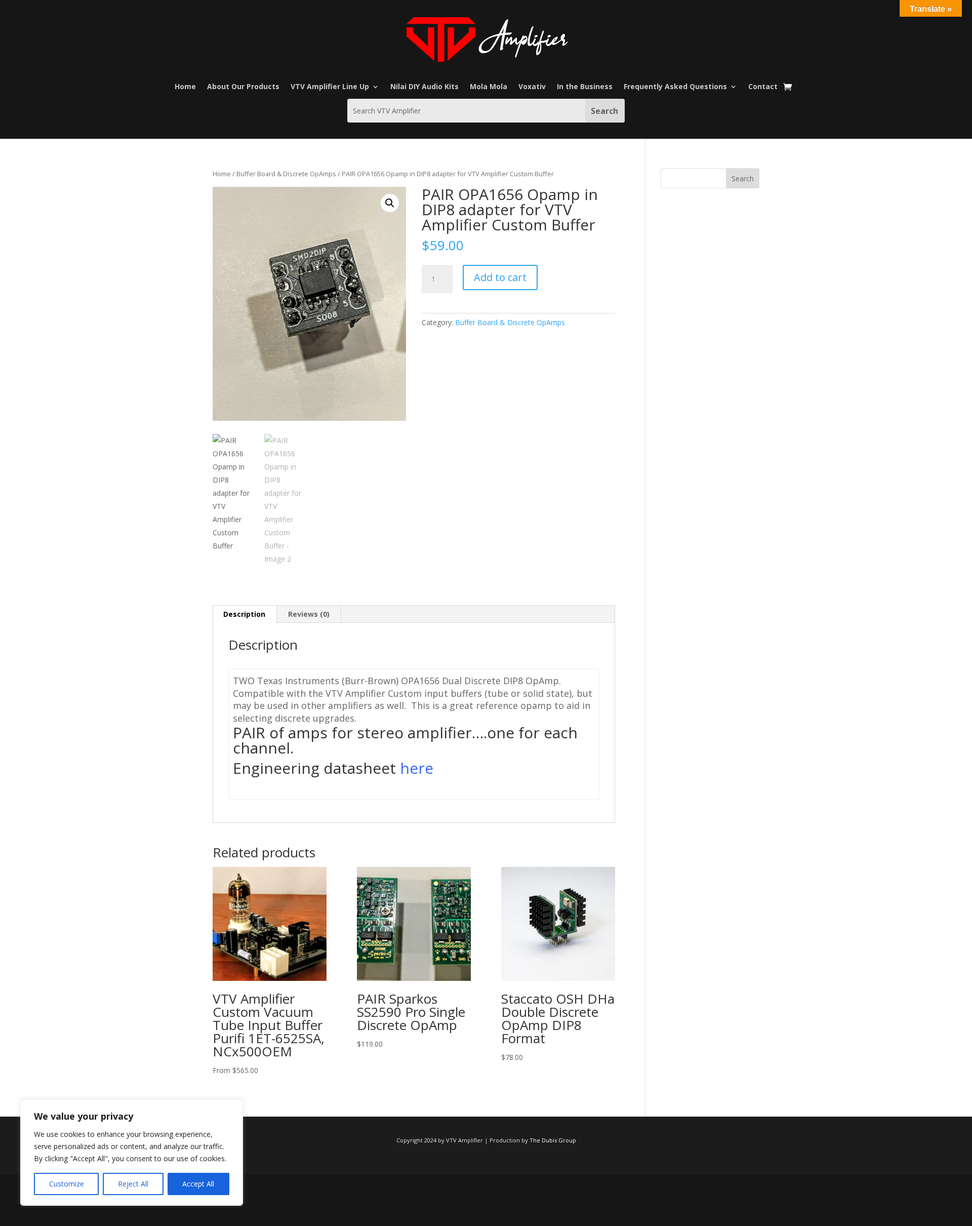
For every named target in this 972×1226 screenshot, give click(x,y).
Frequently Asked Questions (675, 87)
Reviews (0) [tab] (309, 614)
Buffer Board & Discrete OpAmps (286, 173)
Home (185, 87)
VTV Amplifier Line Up (330, 87)
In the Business (585, 87)
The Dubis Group (553, 1140)
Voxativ (532, 87)
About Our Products (243, 87)
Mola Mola (488, 87)
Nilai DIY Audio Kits (424, 87)
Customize (66, 1184)
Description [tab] (244, 614)
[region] (131, 1152)
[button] (390, 203)
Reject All (133, 1184)
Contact (763, 87)
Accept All (198, 1184)
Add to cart (500, 277)
